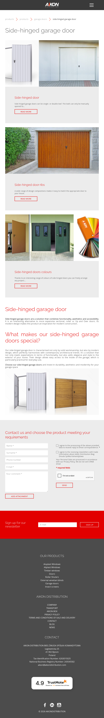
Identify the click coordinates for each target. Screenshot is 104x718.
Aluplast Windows (52, 564)
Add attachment (19, 496)
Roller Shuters (52, 577)
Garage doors (40, 19)
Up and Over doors (85, 321)
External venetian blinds (52, 580)
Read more (26, 111)
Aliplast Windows (52, 567)
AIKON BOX (52, 611)
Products (24, 19)
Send (64, 485)
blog (52, 624)
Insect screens (52, 586)
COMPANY (52, 604)
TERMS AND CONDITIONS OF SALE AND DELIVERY (52, 617)
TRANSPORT (52, 608)
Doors (52, 573)
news (52, 627)
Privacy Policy (69, 461)
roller (68, 321)
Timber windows (52, 570)
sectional (60, 321)
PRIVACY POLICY (52, 614)
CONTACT (52, 621)
